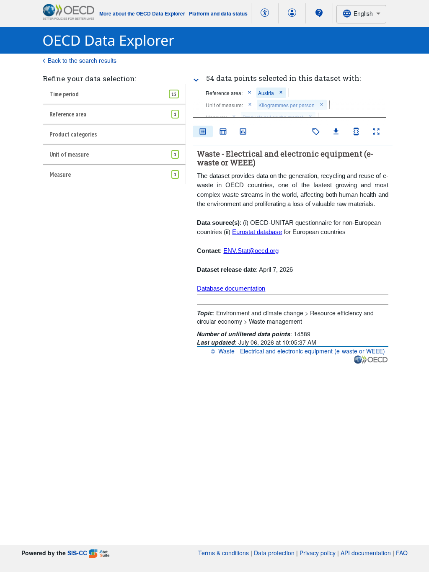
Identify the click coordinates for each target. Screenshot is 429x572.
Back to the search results (82, 60)
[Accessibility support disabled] (265, 13)
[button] (249, 93)
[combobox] (361, 14)
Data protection (274, 553)
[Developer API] (356, 131)
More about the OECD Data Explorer (142, 13)
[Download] (336, 131)
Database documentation (231, 288)
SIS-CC (77, 553)
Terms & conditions (223, 553)
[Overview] (203, 131)
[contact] (319, 13)
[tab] (114, 94)
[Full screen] (376, 131)
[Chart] (243, 131)
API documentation (366, 553)
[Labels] (316, 131)
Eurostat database (257, 231)
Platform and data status (218, 13)
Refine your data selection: (89, 78)
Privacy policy (318, 553)
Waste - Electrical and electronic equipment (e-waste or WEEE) (301, 351)
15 (173, 94)
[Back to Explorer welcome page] (109, 40)
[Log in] (292, 13)
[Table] (223, 131)
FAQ (402, 553)
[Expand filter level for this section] (196, 80)
